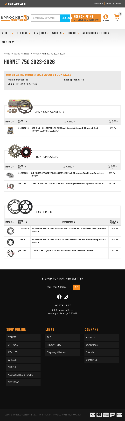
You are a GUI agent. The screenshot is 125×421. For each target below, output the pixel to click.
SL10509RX (23, 228)
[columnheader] (10, 121)
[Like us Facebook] (59, 297)
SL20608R (23, 173)
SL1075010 (23, 128)
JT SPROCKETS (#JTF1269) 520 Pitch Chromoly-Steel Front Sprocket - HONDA (67, 183)
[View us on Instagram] (66, 297)
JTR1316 (22, 250)
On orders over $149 (86, 17)
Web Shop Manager (72, 415)
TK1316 (21, 239)
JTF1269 (22, 183)
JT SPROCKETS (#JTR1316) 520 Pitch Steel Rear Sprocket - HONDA (63, 250)
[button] (50, 18)
